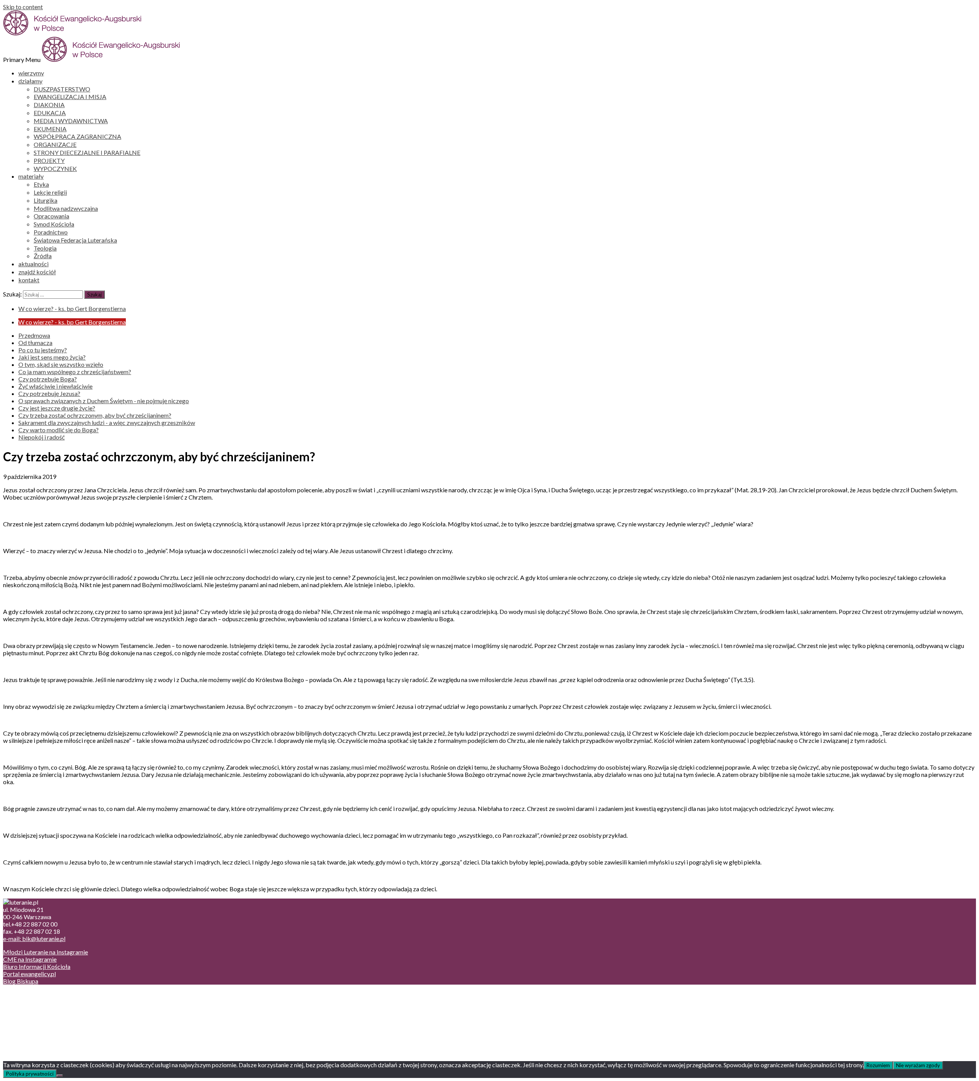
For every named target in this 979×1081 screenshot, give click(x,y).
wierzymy (31, 73)
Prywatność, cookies (45, 1001)
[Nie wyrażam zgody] (60, 1075)
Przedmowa (34, 335)
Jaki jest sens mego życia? (52, 357)
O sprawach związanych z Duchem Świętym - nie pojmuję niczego (103, 400)
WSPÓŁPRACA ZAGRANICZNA (77, 136)
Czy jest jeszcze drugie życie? (56, 408)
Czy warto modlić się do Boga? (58, 429)
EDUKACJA (50, 112)
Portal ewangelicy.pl (29, 973)
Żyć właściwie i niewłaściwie (55, 386)
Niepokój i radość (41, 437)
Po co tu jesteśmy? (42, 349)
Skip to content (23, 6)
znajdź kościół (37, 271)
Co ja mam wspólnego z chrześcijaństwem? (74, 371)
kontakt (28, 279)
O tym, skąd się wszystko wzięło (60, 364)
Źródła (43, 255)
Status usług (34, 1016)
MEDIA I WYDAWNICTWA (71, 120)
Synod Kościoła (54, 224)
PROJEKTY (49, 160)
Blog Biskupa (20, 981)
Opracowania (51, 216)
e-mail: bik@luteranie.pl (34, 938)
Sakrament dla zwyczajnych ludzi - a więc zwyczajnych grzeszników (106, 422)
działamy (30, 81)
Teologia (45, 248)
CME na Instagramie (30, 959)
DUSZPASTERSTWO (62, 89)
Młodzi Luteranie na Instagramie (45, 952)
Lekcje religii (50, 192)
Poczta (27, 994)
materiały (31, 176)
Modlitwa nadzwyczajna (66, 208)
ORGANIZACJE (55, 144)
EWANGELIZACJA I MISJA (70, 96)
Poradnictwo (51, 232)
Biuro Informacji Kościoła (36, 966)
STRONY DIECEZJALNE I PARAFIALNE (87, 152)
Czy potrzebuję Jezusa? (49, 393)
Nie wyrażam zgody (918, 1065)
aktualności (33, 263)
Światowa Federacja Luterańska (75, 240)
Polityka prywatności (30, 1074)
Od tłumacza (35, 342)
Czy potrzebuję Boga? (47, 379)
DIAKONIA (49, 104)
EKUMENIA (50, 128)
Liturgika (45, 200)
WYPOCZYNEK (55, 168)
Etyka (41, 184)
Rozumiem (878, 1065)
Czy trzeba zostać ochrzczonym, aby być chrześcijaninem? (94, 415)
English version (37, 1009)
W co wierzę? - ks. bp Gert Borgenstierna (72, 308)
